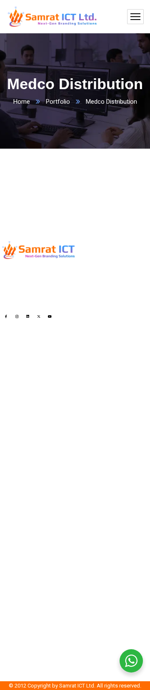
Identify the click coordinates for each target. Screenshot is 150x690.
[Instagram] (17, 316)
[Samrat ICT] (52, 16)
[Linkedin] (28, 316)
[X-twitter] (39, 316)
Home (21, 101)
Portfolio (58, 101)
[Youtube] (50, 316)
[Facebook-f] (6, 316)
